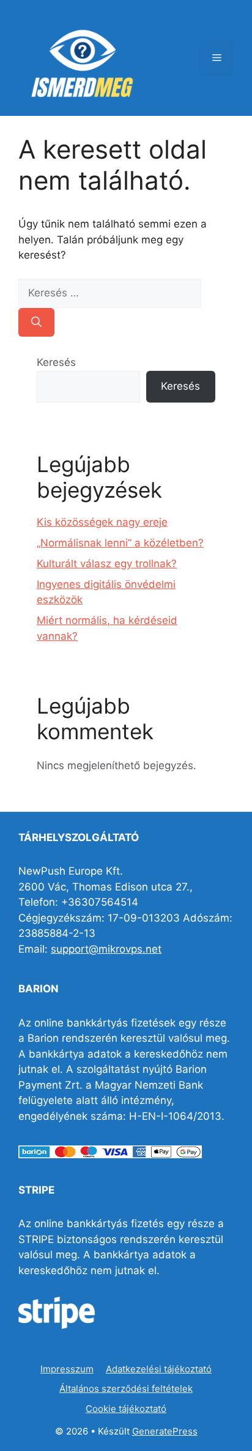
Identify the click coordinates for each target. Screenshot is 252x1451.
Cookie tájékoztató (126, 1408)
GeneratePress (165, 1431)
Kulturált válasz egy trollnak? (107, 563)
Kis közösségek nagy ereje (102, 522)
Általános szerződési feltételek (126, 1388)
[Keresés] (36, 322)
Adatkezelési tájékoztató (159, 1369)
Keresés (56, 362)
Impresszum (67, 1369)
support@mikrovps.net (106, 949)
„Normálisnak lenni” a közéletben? (120, 543)
